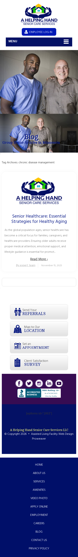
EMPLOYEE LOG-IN (40, 32)
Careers (39, 523)
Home (39, 464)
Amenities (39, 490)
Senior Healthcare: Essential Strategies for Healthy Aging (39, 219)
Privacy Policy (39, 548)
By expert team (25, 265)
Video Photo (39, 498)
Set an (35, 345)
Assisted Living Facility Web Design (52, 434)
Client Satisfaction (36, 362)
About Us (39, 473)
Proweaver (39, 438)
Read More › (39, 259)
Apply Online (39, 506)
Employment (39, 515)
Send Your (34, 312)
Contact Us (39, 540)
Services (39, 481)
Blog (39, 532)
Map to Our (34, 328)
